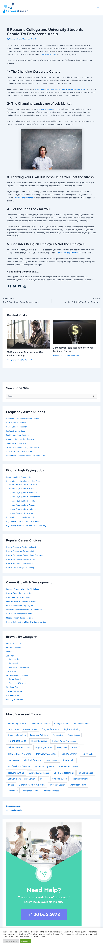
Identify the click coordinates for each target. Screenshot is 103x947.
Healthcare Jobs (17, 740)
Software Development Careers (22, 779)
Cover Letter (13, 729)
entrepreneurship (49, 54)
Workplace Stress (51, 791)
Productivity (69, 760)
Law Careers (13, 760)
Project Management (44, 766)
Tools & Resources (14, 691)
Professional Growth (19, 766)
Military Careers (52, 760)
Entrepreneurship (14, 360)
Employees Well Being (39, 735)
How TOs (77, 747)
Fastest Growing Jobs (15, 431)
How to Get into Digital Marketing (20, 568)
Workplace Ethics (30, 791)
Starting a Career (13, 687)
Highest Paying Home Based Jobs (20, 517)
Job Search (13, 663)
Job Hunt (10, 656)
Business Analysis (13, 806)
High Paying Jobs (44, 747)
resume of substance (24, 198)
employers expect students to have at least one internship (60, 89)
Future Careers (74, 735)
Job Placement (69, 754)
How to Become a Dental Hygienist (21, 547)
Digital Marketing (72, 729)
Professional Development (17, 676)
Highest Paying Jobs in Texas (21, 488)
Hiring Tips (62, 748)
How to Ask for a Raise (16, 423)
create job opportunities (68, 253)
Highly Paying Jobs (19, 747)
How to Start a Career (19, 754)
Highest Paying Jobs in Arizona (22, 505)
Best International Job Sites (18, 435)
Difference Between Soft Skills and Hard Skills (25, 456)
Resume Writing (16, 772)
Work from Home (78, 785)
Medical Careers (32, 760)
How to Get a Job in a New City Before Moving (26, 622)
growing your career (46, 109)
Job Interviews (15, 659)
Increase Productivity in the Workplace (22, 589)
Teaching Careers (79, 779)
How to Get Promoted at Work (19, 614)
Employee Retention (17, 735)
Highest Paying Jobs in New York (23, 493)
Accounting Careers (17, 723)
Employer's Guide (13, 643)
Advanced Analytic (14, 810)
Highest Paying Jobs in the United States (23, 481)
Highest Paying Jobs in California (23, 484)
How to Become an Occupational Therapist (24, 555)
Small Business (86, 773)
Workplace (13, 791)
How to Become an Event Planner (20, 559)
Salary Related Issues (39, 773)
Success (44, 779)
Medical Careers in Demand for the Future (24, 609)
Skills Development (63, 772)
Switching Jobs (59, 779)
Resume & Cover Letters (19, 667)
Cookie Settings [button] (11, 941)
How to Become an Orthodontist (20, 551)
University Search (57, 785)
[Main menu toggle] (97, 7)
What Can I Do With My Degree (19, 605)
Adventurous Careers (40, 723)
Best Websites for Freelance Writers (21, 601)
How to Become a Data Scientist (20, 563)
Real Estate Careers (68, 766)
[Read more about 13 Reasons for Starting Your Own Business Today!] (28, 334)
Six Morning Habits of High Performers (22, 447)
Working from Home (14, 699)
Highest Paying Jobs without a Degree (22, 419)
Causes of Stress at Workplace (19, 451)
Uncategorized (12, 695)
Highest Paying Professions (64, 741)
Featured (10, 652)
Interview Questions (46, 754)
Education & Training (17, 683)
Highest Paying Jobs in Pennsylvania (24, 497)
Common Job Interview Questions (20, 439)
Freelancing (58, 735)
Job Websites (88, 754)
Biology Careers (61, 723)
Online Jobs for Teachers (17, 427)
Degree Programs (50, 729)
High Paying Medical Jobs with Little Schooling (26, 525)
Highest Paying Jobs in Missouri (22, 513)
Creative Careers (30, 729)
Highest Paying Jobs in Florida (22, 501)
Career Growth (15, 679)
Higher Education (39, 741)
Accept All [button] (25, 941)
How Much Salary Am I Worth (18, 597)
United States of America (32, 784)
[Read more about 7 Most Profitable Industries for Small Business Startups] (74, 332)
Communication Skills (82, 723)
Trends (11, 785)
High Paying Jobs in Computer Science (22, 521)
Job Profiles (11, 671)
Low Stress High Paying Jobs (18, 477)
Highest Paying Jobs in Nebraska (23, 509)
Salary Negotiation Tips (16, 443)
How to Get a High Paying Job (19, 593)
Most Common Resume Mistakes (20, 618)
